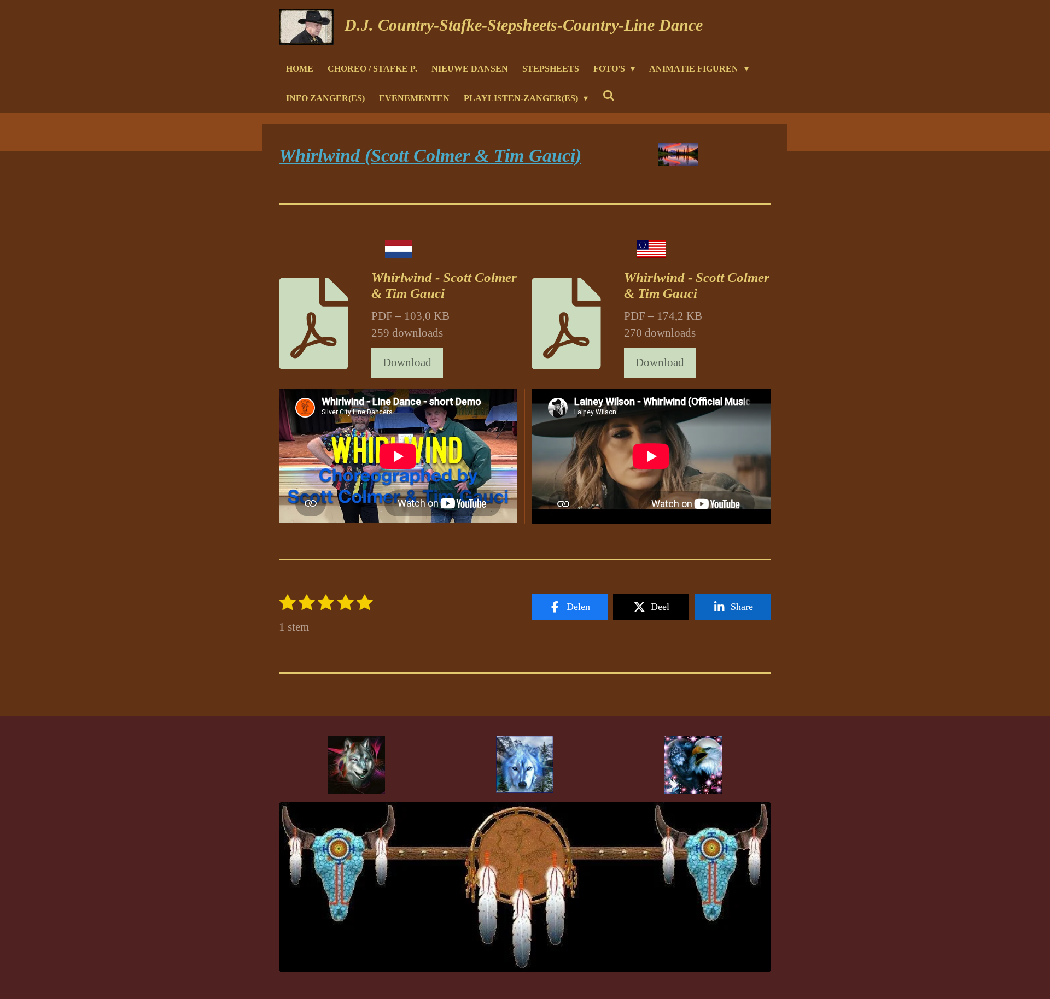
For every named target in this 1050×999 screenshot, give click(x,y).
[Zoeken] (608, 95)
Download (407, 362)
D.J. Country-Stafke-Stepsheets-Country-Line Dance (524, 25)
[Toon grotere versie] (356, 765)
